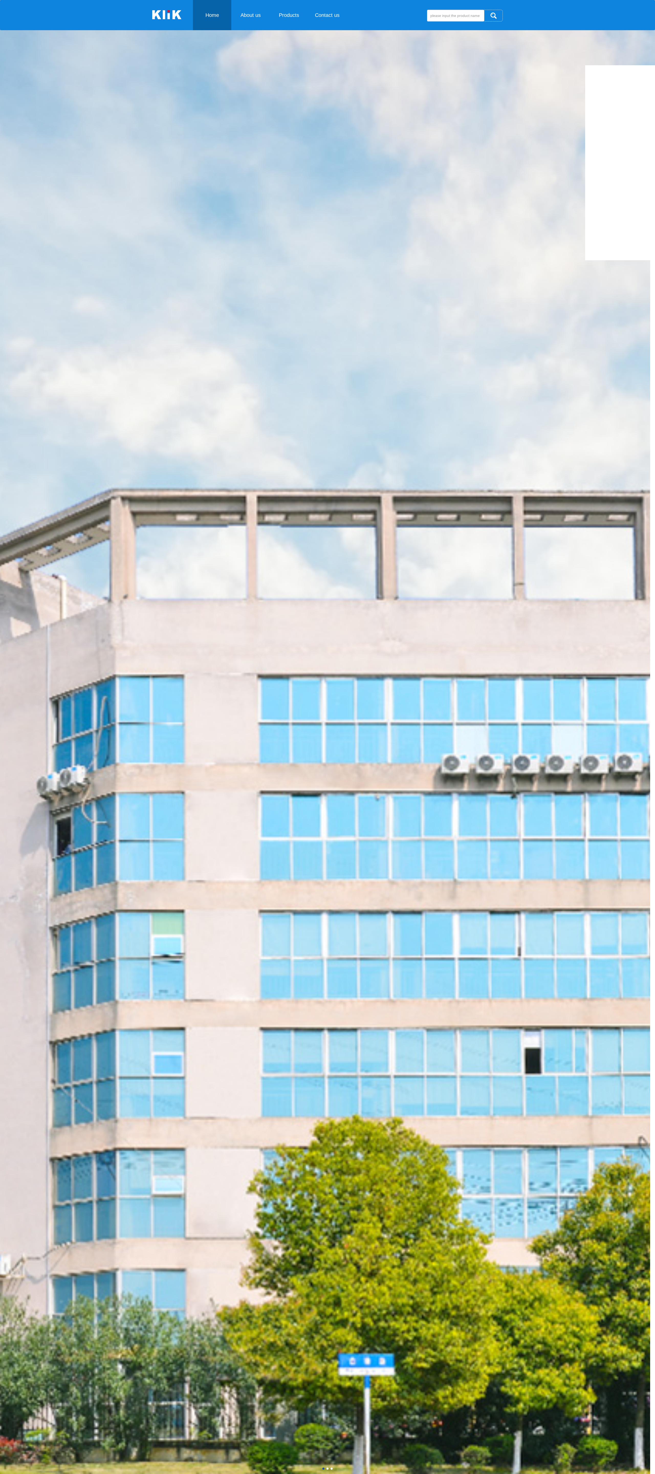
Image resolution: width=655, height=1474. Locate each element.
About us (251, 15)
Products (289, 15)
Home (212, 15)
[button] (323, 1469)
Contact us (327, 15)
